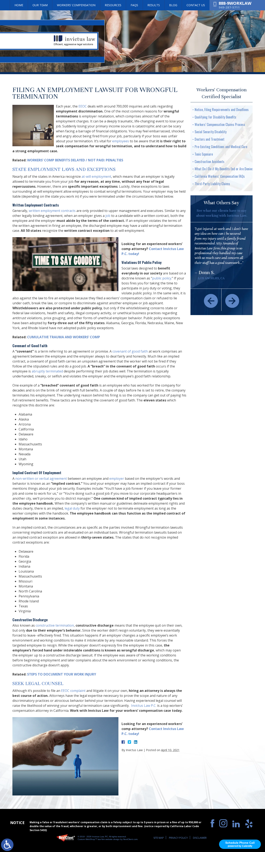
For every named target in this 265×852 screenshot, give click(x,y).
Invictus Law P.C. (143, 705)
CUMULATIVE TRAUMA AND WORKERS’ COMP (63, 337)
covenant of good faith (130, 351)
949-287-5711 (229, 7)
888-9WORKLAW (235, 3)
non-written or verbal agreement (41, 478)
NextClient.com (130, 839)
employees (120, 141)
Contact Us (196, 5)
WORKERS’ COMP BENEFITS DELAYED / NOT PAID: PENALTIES (75, 160)
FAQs (134, 5)
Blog (173, 5)
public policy (161, 278)
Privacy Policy (178, 838)
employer (116, 478)
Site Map (158, 838)
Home (18, 5)
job (107, 215)
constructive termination (55, 625)
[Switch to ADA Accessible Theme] (7, 845)
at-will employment (96, 176)
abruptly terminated (47, 371)
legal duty (73, 508)
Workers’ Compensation (76, 5)
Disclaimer (200, 838)
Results (153, 5)
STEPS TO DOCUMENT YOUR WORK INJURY (61, 674)
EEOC (82, 106)
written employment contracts (52, 210)
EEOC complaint (73, 690)
